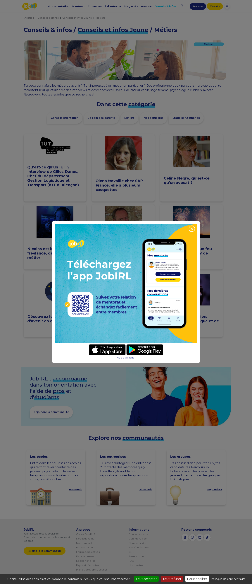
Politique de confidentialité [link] (228, 579)
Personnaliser (197, 579)
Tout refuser (172, 579)
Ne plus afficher (126, 357)
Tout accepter (146, 579)
